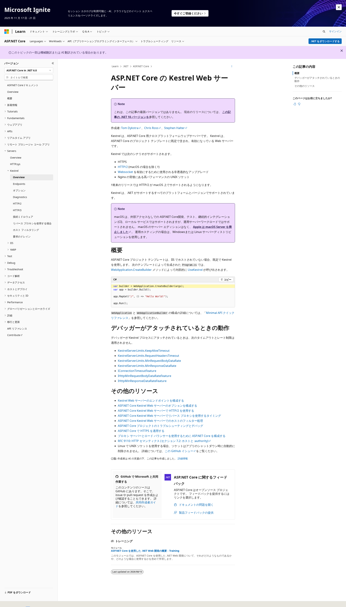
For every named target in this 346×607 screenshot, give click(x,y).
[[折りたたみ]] (53, 63)
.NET (125, 66)
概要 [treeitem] (9, 98)
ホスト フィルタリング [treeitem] (26, 230)
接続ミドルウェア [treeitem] (23, 216)
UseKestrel (195, 270)
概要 (297, 73)
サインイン (335, 31)
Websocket (125, 172)
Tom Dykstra (129, 128)
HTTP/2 (123, 167)
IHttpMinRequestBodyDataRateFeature (144, 376)
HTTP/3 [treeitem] (17, 210)
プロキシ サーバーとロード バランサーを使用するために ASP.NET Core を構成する (171, 436)
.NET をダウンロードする (325, 41)
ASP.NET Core (141, 66)
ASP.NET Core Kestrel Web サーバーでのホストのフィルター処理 (160, 421)
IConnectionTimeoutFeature (137, 371)
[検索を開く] (324, 31)
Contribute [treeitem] (13, 335)
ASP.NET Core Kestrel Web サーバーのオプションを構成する (157, 406)
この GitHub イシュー (179, 451)
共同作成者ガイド (136, 504)
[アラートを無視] (339, 7)
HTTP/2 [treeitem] (17, 203)
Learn (115, 66)
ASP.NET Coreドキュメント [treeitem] (22, 85)
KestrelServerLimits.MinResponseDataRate (147, 366)
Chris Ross (151, 128)
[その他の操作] (232, 66)
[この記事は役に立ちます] (295, 104)
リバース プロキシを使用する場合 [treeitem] (32, 223)
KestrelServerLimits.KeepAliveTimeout (144, 351)
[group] (173, 294)
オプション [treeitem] (19, 190)
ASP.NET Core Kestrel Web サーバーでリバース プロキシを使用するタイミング (169, 416)
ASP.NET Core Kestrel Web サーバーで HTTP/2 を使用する (156, 411)
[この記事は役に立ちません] (299, 104)
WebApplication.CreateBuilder (131, 270)
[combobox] (28, 70)
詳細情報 (183, 458)
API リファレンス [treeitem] (17, 328)
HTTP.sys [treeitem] (15, 164)
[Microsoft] (6, 31)
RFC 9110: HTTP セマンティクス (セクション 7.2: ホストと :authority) (163, 441)
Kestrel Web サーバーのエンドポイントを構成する (151, 401)
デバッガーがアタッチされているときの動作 (317, 79)
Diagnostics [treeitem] (20, 197)
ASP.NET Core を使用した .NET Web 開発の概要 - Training (145, 550)
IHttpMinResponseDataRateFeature (142, 381)
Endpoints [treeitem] (19, 184)
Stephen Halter (174, 128)
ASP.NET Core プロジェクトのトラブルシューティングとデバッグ (160, 426)
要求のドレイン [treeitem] (22, 236)
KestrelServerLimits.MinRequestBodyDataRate (149, 361)
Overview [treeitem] (12, 92)
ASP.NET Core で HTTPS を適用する (141, 431)
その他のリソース (304, 86)
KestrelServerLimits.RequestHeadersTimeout (148, 356)
